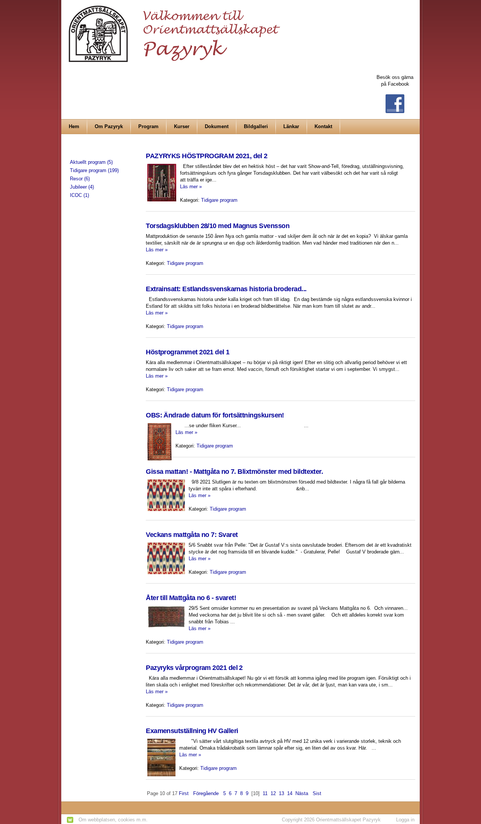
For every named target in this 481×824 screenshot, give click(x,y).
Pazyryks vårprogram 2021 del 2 (194, 667)
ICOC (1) (79, 195)
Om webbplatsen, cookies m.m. (113, 819)
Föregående (206, 793)
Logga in (405, 819)
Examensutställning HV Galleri (192, 731)
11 (265, 793)
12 (273, 793)
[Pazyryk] (176, 30)
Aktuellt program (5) (91, 162)
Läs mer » (191, 186)
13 (281, 793)
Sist (317, 793)
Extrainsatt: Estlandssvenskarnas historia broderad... (226, 289)
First (184, 793)
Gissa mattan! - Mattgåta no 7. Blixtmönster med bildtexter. (234, 471)
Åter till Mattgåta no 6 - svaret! (191, 598)
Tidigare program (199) (94, 170)
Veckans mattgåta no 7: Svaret (191, 534)
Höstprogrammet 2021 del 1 (188, 352)
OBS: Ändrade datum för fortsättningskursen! (215, 415)
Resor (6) (80, 178)
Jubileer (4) (82, 187)
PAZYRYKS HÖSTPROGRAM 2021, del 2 (207, 156)
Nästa (301, 793)
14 (289, 793)
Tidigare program (219, 200)
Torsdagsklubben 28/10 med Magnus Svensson (217, 226)
